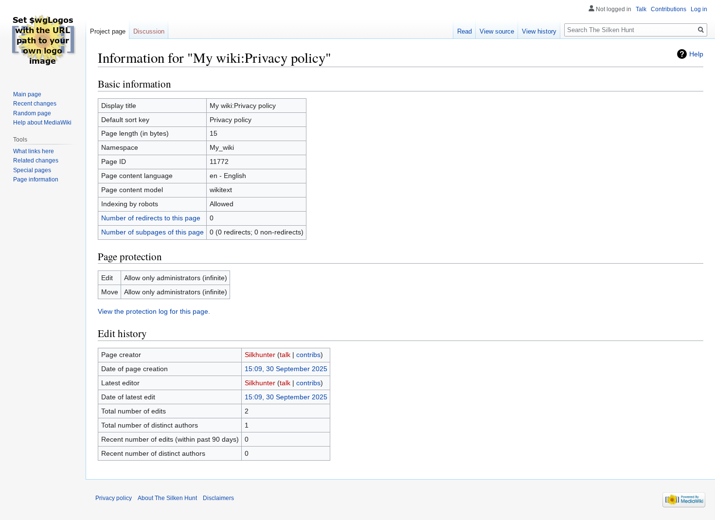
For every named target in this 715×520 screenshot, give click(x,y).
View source (497, 31)
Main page (27, 94)
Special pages (32, 170)
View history (539, 31)
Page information (35, 179)
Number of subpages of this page (152, 232)
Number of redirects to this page (150, 218)
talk (285, 355)
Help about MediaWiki (42, 122)
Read (464, 31)
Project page (107, 31)
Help (696, 54)
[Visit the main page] (43, 39)
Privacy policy (113, 498)
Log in (699, 9)
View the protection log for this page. (154, 311)
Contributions (668, 9)
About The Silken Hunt (167, 498)
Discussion (148, 31)
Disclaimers (218, 498)
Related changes (35, 160)
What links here (33, 151)
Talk (641, 9)
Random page (32, 113)
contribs (308, 355)
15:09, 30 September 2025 (286, 369)
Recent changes (34, 103)
